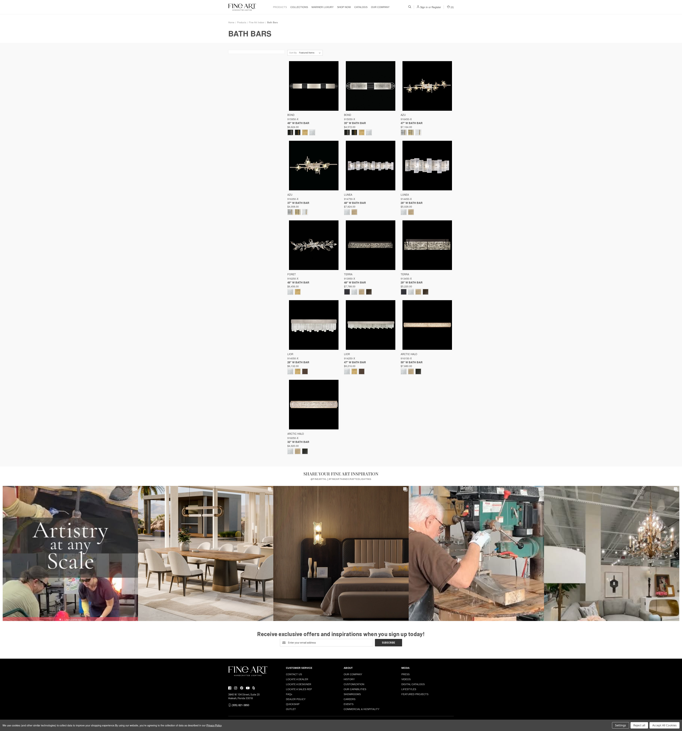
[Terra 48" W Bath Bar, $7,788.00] (370, 245)
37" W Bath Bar (298, 203)
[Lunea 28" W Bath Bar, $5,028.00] (427, 165)
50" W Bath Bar (412, 362)
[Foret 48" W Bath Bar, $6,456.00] (314, 245)
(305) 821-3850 (240, 705)
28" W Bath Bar (412, 203)
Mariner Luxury (323, 7)
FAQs (289, 694)
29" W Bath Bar (412, 282)
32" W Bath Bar (298, 442)
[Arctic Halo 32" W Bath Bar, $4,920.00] (314, 404)
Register (436, 7)
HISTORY (349, 679)
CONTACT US (294, 674)
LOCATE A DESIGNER (298, 684)
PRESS (405, 674)
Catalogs (360, 7)
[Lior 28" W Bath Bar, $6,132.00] (314, 325)
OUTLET (291, 709)
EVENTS (348, 704)
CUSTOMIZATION (354, 684)
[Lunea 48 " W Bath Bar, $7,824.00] (370, 165)
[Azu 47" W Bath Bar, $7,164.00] (427, 86)
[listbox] (311, 52)
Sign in (424, 7)
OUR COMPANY (380, 7)
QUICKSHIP (292, 704)
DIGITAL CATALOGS (413, 684)
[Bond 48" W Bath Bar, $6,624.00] (314, 86)
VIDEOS (406, 679)
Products (280, 7)
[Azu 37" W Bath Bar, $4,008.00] (314, 165)
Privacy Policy (213, 725)
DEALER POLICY (295, 699)
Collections (299, 7)
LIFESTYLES (408, 689)
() (452, 7)
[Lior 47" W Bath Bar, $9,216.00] (370, 325)
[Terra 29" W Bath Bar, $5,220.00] (427, 245)
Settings (620, 725)
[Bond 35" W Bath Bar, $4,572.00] (370, 86)
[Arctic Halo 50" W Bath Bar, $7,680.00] (427, 325)
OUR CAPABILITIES (355, 689)
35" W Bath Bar (355, 123)
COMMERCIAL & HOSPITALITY (361, 709)
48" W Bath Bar (298, 123)
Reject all (639, 725)
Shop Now (344, 7)
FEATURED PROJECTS (414, 694)
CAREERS (349, 699)
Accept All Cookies (664, 725)
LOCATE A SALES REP (299, 689)
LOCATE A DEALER (297, 679)
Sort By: (293, 52)
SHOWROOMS (352, 694)
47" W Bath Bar (412, 123)
